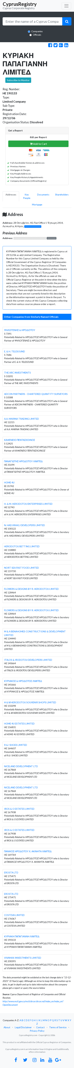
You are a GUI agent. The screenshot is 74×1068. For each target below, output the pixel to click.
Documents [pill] (43, 194)
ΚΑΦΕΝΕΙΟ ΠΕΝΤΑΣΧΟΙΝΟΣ (19, 440)
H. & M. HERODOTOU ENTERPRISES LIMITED (28, 503)
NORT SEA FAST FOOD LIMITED (21, 567)
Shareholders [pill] (61, 194)
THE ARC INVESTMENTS (17, 372)
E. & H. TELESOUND (14, 351)
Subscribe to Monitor (18, 80)
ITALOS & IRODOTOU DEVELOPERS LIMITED (28, 660)
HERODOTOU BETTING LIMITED (22, 546)
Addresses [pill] (11, 194)
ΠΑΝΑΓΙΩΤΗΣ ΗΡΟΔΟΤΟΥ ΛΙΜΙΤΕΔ (23, 461)
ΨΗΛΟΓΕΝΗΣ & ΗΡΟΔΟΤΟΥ (19, 330)
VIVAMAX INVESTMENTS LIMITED (22, 957)
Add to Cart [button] (40, 143)
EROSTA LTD (11, 872)
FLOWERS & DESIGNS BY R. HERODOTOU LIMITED (31, 589)
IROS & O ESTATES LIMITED (19, 808)
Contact (40, 1027)
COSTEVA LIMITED (14, 915)
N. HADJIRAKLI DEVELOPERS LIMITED (24, 525)
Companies (37, 31)
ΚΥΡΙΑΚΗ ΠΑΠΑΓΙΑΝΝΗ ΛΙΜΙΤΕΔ (21, 936)
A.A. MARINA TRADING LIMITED (21, 418)
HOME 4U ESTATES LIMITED (19, 723)
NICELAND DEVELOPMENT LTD (21, 766)
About (7, 1027)
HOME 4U (9, 482)
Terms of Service (57, 1027)
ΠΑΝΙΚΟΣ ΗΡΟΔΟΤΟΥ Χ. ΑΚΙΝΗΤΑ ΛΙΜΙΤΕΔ (28, 851)
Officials (37, 34)
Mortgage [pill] (37, 204)
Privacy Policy (37, 1030)
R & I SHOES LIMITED (15, 745)
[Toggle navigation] (66, 5)
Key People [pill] (26, 196)
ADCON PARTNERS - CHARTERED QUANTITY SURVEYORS (36, 394)
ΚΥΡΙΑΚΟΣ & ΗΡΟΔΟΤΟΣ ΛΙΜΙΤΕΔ (23, 681)
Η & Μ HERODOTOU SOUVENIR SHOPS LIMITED (30, 702)
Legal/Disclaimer (23, 1027)
